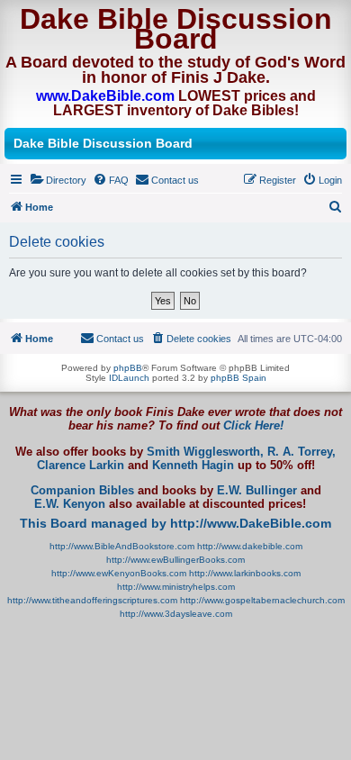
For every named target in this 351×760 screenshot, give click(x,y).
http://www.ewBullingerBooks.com (175, 560)
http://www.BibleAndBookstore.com (122, 546)
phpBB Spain (238, 378)
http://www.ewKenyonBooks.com (118, 573)
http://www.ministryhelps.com (176, 587)
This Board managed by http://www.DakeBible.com (175, 523)
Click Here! (253, 425)
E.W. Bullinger (257, 490)
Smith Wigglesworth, (205, 452)
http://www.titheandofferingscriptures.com (92, 600)
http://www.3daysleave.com (176, 614)
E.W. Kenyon (69, 504)
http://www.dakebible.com (249, 546)
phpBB (127, 368)
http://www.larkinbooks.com (245, 573)
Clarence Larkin (80, 465)
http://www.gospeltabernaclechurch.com (262, 600)
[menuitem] (58, 180)
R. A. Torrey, (301, 452)
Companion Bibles (82, 490)
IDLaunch (129, 378)
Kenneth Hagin (193, 465)
